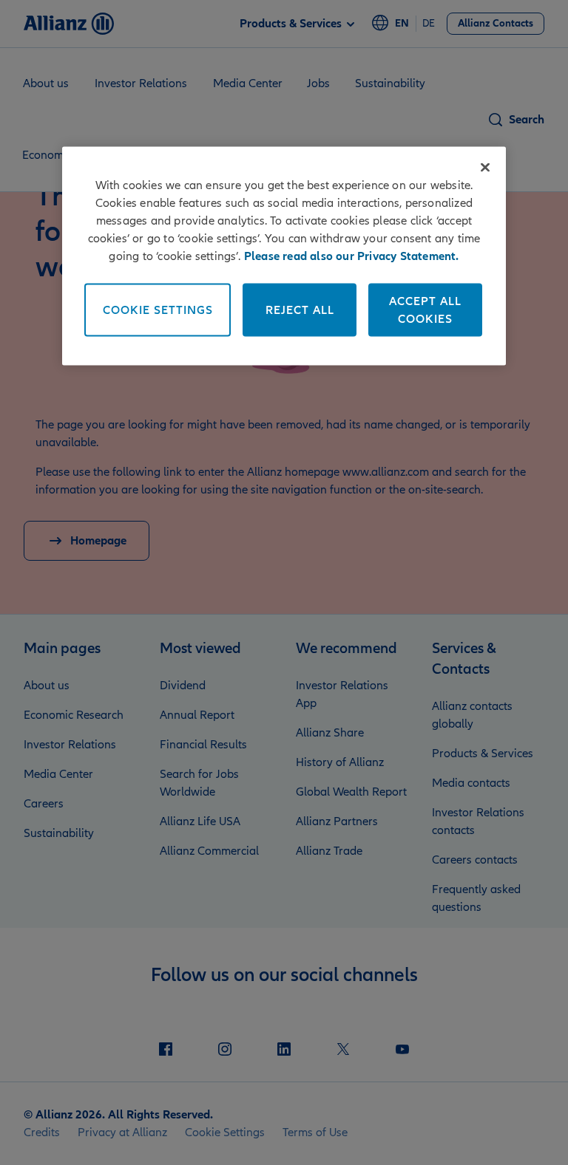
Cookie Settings (158, 309)
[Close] (485, 167)
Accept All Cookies (425, 309)
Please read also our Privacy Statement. (351, 255)
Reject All (300, 309)
